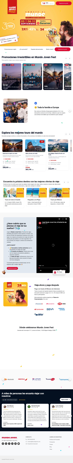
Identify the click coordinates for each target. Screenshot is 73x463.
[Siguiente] (69, 58)
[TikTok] (15, 443)
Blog (51, 446)
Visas (51, 449)
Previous (3, 110)
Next (70, 110)
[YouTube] (18, 443)
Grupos (51, 444)
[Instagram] (3, 443)
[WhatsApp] (12, 443)
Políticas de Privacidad (55, 439)
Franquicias (52, 442)
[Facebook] (9, 443)
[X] (6, 443)
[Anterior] (66, 58)
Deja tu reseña (65, 399)
